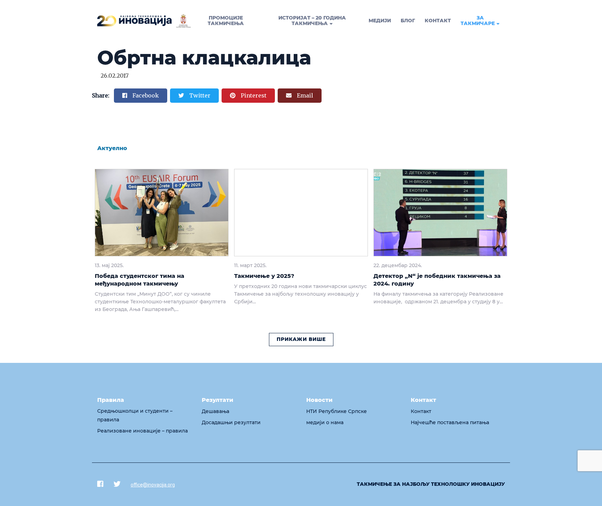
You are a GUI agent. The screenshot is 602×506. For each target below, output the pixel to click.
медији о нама (325, 422)
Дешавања (215, 411)
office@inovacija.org (153, 485)
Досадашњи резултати (231, 422)
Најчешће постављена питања (450, 422)
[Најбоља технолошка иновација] (144, 21)
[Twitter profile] (117, 484)
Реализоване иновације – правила (142, 431)
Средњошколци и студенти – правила (134, 415)
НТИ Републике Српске (336, 411)
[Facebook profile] (100, 484)
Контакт (421, 411)
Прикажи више (301, 339)
